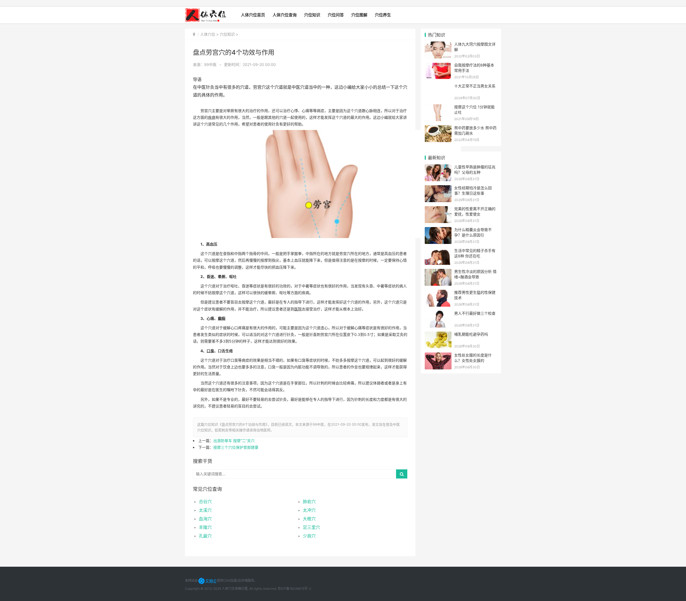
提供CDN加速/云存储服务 (235, 580)
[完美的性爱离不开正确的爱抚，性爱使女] (438, 209)
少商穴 (309, 536)
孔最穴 (205, 536)
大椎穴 (309, 518)
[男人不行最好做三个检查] (438, 314)
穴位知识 (312, 14)
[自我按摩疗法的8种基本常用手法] (438, 66)
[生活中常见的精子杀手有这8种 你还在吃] (438, 251)
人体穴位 (207, 34)
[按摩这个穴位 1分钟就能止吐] (438, 107)
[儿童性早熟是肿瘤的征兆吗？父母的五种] (438, 167)
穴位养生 (383, 14)
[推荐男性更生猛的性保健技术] (438, 293)
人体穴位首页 (253, 14)
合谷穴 (205, 501)
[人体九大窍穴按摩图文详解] (438, 45)
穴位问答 (336, 14)
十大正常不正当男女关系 (474, 86)
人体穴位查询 (285, 14)
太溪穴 (205, 510)
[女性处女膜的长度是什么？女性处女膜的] (438, 356)
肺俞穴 (309, 501)
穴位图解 (359, 14)
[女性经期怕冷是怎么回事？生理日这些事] (438, 188)
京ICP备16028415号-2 (294, 589)
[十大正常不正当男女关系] (438, 86)
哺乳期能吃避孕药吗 (471, 334)
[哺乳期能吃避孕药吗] (438, 335)
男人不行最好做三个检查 (474, 313)
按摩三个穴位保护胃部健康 (235, 447)
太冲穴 (309, 510)
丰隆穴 (205, 527)
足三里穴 (311, 527)
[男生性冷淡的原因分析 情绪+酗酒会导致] (438, 272)
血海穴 (205, 518)
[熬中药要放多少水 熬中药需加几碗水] (438, 128)
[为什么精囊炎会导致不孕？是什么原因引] (438, 230)
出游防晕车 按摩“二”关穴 (234, 440)
